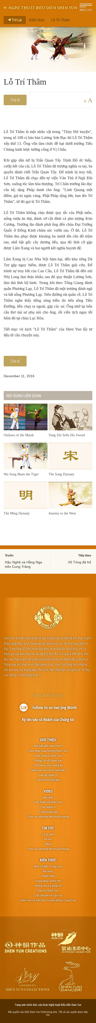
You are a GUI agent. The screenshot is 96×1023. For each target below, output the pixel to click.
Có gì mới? (48, 834)
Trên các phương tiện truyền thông (48, 816)
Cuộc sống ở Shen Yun (48, 755)
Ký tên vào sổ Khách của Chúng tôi (48, 719)
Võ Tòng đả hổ (79, 562)
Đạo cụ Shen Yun (48, 890)
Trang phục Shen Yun (48, 880)
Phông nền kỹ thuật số (48, 885)
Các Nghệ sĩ (48, 807)
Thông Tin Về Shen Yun (48, 760)
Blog (48, 843)
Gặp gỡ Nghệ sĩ (48, 775)
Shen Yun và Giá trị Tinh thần (48, 770)
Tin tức (48, 828)
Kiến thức (37, 19)
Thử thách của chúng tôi (48, 765)
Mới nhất (48, 797)
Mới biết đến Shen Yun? (48, 745)
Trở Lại (16, 19)
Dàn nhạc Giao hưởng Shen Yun (48, 750)
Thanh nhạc (48, 875)
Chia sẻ (15, 100)
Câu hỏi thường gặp (48, 779)
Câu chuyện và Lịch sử (48, 895)
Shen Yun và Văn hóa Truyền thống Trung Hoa (48, 900)
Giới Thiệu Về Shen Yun (48, 802)
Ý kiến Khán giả (48, 812)
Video (48, 791)
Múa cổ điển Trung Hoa (48, 866)
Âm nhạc (48, 871)
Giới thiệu (48, 739)
